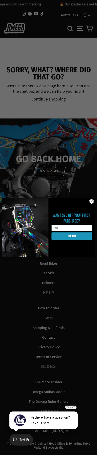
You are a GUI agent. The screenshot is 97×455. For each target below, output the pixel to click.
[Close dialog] (91, 201)
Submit (72, 236)
